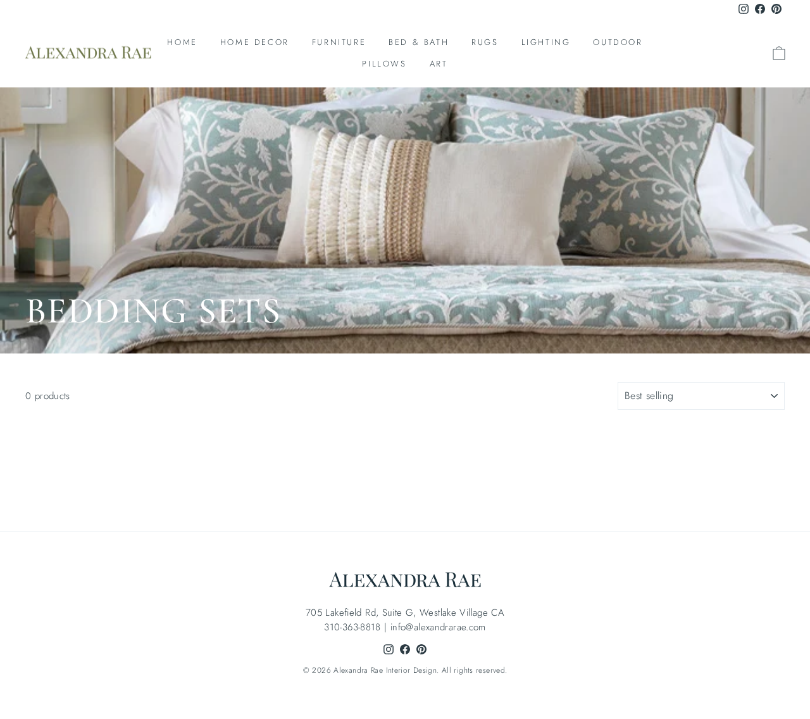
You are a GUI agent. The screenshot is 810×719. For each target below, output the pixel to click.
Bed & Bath (419, 42)
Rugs (484, 42)
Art (439, 64)
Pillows (384, 64)
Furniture (339, 42)
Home (182, 42)
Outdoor (617, 42)
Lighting (546, 42)
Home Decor (254, 42)
